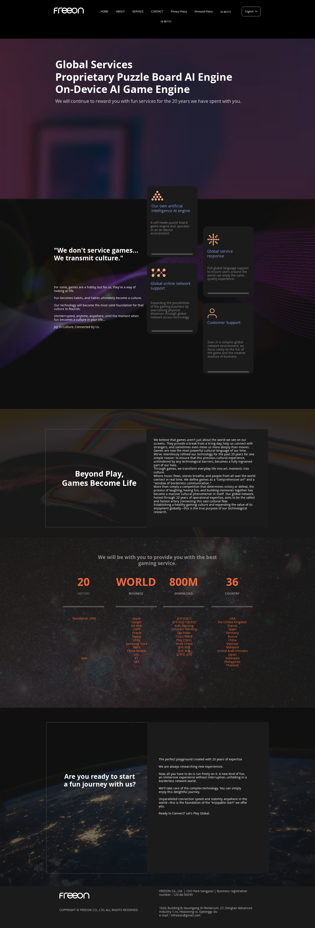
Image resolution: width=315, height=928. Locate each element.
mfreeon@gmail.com (186, 915)
